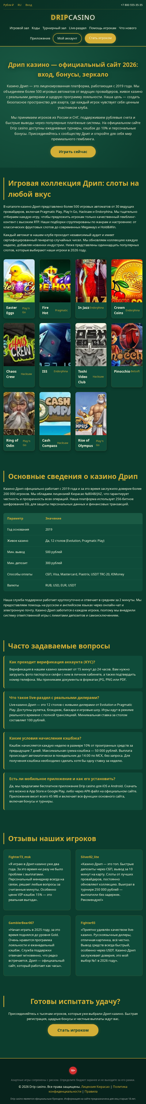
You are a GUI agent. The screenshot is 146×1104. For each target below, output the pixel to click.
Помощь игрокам (102, 28)
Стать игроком (100, 38)
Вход (28, 5)
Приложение (40, 38)
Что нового (127, 28)
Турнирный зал (54, 28)
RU (19, 5)
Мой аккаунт (67, 38)
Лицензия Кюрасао (95, 1087)
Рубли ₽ (8, 5)
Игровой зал (19, 28)
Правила (91, 1091)
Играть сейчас (73, 151)
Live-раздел (77, 28)
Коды (36, 28)
